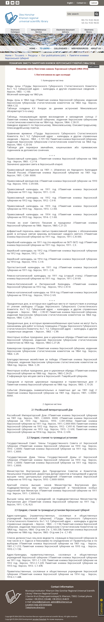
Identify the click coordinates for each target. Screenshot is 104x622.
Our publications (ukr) (53, 55)
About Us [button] (96, 48)
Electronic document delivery (65, 31)
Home (8, 55)
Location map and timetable (38, 604)
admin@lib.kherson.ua (61, 601)
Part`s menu (94, 66)
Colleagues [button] (60, 48)
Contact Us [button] (81, 3)
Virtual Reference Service (38, 31)
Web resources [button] (79, 48)
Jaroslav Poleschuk (39, 619)
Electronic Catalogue (15, 31)
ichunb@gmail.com (41, 601)
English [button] (70, 3)
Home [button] (32, 48)
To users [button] (44, 48)
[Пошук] (96, 14)
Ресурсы (32, 55)
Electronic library (89, 31)
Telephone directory (35, 607)
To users (19, 55)
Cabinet (94, 3)
